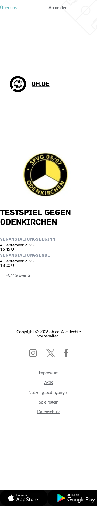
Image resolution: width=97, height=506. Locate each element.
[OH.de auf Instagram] (33, 353)
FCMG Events (15, 275)
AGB (48, 383)
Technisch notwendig (35, 468)
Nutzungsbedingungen (48, 392)
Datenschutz (48, 412)
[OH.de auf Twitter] (50, 353)
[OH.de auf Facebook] (66, 353)
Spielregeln (48, 402)
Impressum (48, 373)
